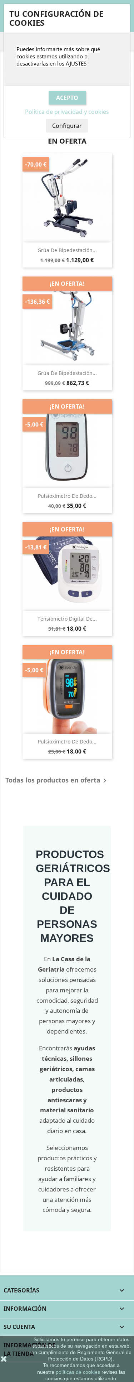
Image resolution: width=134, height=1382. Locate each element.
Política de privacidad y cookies (67, 111)
